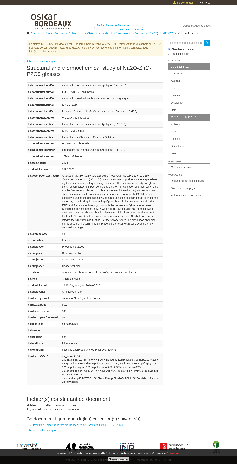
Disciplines (177, 102)
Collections (177, 73)
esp (208, 2)
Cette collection (180, 54)
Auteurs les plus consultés (186, 195)
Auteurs (175, 80)
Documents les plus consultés (188, 180)
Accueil (35, 33)
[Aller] (141, 25)
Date (173, 110)
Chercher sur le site (182, 49)
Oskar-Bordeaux (56, 33)
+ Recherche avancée (131, 29)
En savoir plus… (174, 453)
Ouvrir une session (181, 167)
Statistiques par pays (183, 188)
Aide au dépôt (202, 25)
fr (198, 2)
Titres (174, 88)
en (202, 2)
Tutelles (175, 95)
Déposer (188, 25)
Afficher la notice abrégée (41, 61)
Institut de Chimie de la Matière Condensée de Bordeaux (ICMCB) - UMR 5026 (122, 33)
